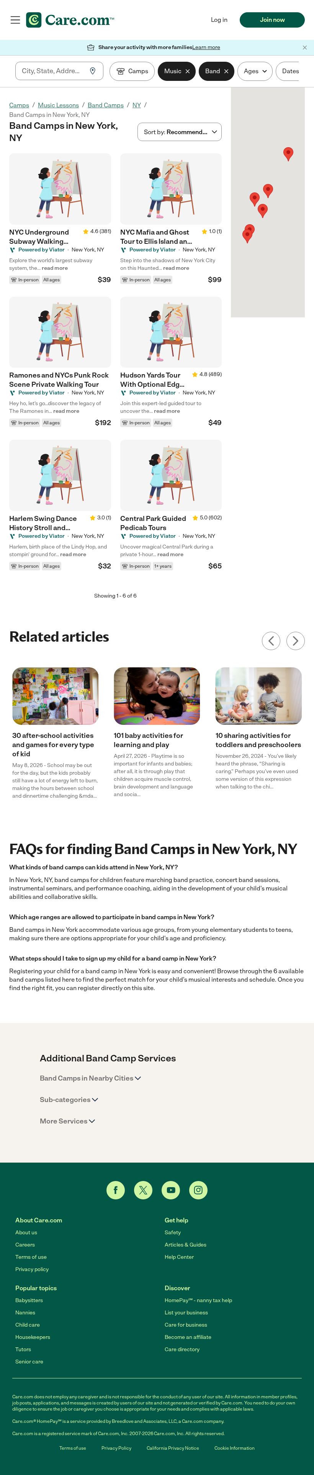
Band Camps (106, 105)
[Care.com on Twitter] (143, 1190)
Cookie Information (234, 1448)
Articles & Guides (185, 1245)
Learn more (206, 47)
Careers (25, 1245)
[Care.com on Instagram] (198, 1190)
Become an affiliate (188, 1337)
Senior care (29, 1361)
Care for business (186, 1325)
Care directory (182, 1349)
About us (26, 1232)
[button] (247, 236)
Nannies (25, 1312)
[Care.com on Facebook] (115, 1190)
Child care (27, 1325)
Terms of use (31, 1257)
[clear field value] (187, 71)
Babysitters (29, 1300)
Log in (219, 19)
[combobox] (52, 71)
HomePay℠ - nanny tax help (198, 1300)
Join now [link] (272, 19)
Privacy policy (32, 1269)
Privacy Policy (116, 1448)
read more (55, 268)
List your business (186, 1312)
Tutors (23, 1349)
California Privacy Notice (173, 1448)
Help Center (179, 1257)
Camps (19, 105)
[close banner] (304, 47)
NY (136, 105)
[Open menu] (15, 20)
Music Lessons (58, 105)
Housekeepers (32, 1337)
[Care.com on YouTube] (171, 1190)
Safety (173, 1232)
